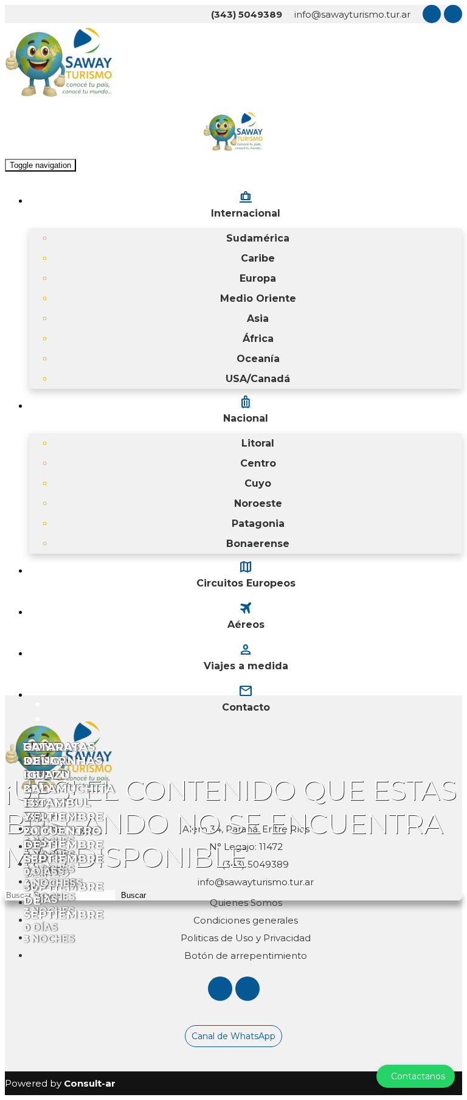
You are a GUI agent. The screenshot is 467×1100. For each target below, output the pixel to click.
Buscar (133, 895)
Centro (258, 463)
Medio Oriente (258, 298)
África (258, 338)
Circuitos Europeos (246, 574)
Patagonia (258, 523)
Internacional (245, 204)
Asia (258, 318)
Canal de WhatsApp (233, 1036)
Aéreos (246, 615)
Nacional (245, 409)
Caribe (258, 258)
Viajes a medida (246, 656)
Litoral (257, 443)
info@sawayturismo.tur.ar (352, 14)
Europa (258, 278)
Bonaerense (257, 543)
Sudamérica (257, 238)
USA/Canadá (258, 379)
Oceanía (258, 358)
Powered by (60, 1083)
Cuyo (257, 483)
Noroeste (258, 503)
